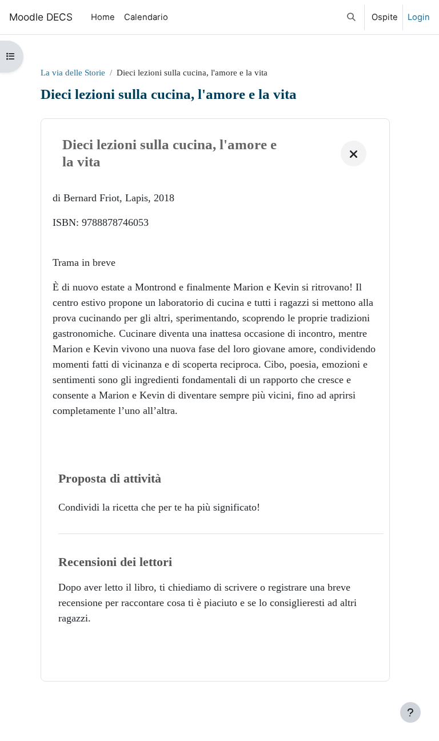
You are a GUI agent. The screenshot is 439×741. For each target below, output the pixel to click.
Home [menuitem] (103, 17)
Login (419, 17)
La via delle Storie (73, 72)
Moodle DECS (41, 17)
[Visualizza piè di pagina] (410, 712)
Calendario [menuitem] (146, 17)
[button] (351, 17)
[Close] (353, 153)
